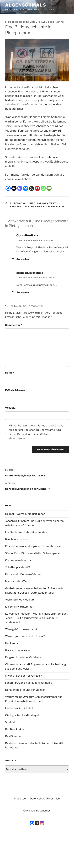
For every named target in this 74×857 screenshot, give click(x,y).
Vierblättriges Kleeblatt (19, 599)
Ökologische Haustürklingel (22, 715)
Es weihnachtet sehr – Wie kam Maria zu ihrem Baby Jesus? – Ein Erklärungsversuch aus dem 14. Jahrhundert (36, 618)
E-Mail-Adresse (16, 390)
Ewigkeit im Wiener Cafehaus (23, 657)
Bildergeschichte (22, 203)
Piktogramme (35, 206)
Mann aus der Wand (17, 581)
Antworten (22, 259)
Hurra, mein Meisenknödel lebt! (24, 574)
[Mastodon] (19, 188)
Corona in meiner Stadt (19, 560)
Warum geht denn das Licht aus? (25, 636)
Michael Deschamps (50, 22)
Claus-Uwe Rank (27, 235)
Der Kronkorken (15, 729)
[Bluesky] (25, 188)
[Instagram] (42, 823)
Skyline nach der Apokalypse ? (23, 675)
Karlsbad (17, 206)
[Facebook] (8, 188)
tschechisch (55, 206)
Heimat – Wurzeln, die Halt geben (25, 513)
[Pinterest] (37, 188)
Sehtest (10, 722)
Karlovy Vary (46, 203)
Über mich (53, 798)
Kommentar (13, 325)
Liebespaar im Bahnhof (19, 708)
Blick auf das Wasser (17, 650)
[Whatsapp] (43, 188)
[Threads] (14, 188)
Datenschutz (37, 798)
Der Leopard (12, 643)
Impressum (21, 798)
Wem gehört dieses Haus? (21, 629)
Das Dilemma (13, 736)
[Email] (49, 188)
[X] (31, 188)
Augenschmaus (25, 5)
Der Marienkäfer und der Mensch (25, 689)
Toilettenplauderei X (17, 567)
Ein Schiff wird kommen (19, 606)
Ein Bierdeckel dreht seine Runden (26, 532)
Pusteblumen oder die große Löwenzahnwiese (33, 546)
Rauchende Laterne (17, 539)
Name (9, 372)
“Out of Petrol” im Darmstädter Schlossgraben (33, 553)
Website (10, 408)
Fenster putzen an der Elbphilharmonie (28, 682)
